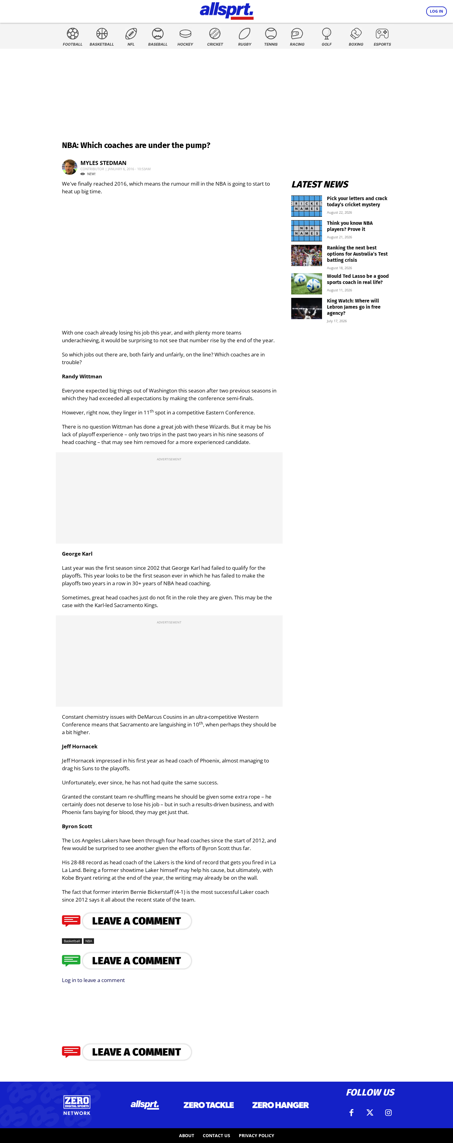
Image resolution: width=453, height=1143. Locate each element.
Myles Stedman (103, 163)
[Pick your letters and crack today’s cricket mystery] (306, 206)
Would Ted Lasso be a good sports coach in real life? (358, 279)
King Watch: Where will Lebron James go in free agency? (354, 307)
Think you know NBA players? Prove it (350, 226)
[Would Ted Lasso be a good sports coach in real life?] (306, 283)
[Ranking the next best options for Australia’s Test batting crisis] (306, 255)
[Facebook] (351, 1112)
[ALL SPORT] (227, 10)
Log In (436, 11)
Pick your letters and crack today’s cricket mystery (357, 201)
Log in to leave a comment (93, 980)
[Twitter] (369, 1112)
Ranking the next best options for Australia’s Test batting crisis (357, 254)
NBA (88, 941)
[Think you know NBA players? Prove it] (306, 230)
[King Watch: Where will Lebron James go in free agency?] (306, 308)
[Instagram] (388, 1112)
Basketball (72, 941)
